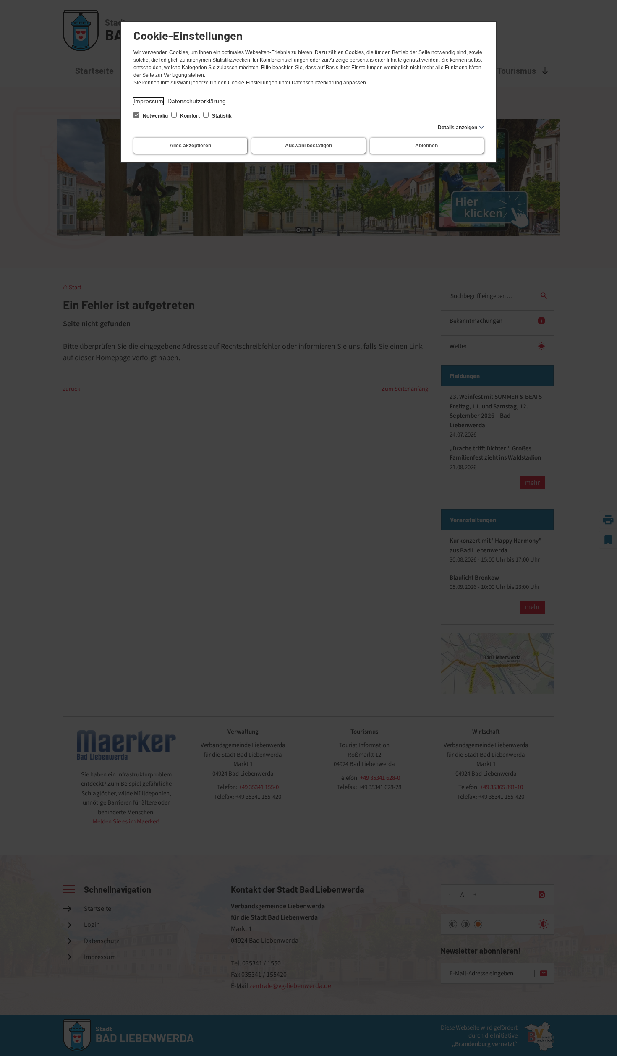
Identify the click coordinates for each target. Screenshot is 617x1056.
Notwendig (155, 116)
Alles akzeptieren (190, 146)
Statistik (221, 116)
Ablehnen (426, 146)
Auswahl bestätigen (308, 146)
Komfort (190, 116)
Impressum (148, 101)
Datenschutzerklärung (196, 101)
